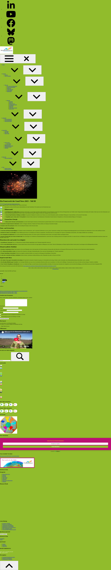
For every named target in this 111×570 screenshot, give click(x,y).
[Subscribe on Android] (6, 404)
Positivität (4, 481)
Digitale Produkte (8, 168)
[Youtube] (11, 18)
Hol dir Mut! (4, 130)
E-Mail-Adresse (3, 310)
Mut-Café (11, 106)
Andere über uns (10, 89)
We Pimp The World (13, 104)
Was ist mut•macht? (8, 119)
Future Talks (7, 133)
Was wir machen (8, 76)
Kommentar (2, 306)
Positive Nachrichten (20, 291)
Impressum (4, 545)
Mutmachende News (6, 474)
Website (1, 312)
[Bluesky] (11, 35)
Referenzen (9, 88)
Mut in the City (12, 103)
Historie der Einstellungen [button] (7, 558)
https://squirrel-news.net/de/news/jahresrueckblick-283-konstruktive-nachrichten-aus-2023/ (39, 265)
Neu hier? (4, 73)
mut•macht (4, 118)
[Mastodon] (11, 44)
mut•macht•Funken (8, 121)
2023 (1, 291)
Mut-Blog (6, 147)
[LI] (11, 9)
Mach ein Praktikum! (8, 158)
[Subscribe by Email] (11, 404)
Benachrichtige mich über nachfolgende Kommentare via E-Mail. (13, 314)
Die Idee (6, 74)
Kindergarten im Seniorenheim (8, 526)
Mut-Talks (6, 132)
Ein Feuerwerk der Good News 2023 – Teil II (8, 292)
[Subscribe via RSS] (15, 404)
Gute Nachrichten (5, 291)
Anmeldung (2, 538)
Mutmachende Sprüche (9, 145)
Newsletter (7, 131)
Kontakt (3, 544)
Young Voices (7, 142)
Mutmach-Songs (8, 144)
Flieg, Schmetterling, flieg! (7, 528)
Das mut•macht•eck (8, 120)
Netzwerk (4, 475)
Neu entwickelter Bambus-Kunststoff (9, 529)
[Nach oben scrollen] (9, 565)
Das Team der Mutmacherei (12, 86)
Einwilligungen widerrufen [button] (7, 559)
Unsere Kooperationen (11, 87)
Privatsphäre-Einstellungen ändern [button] (8, 557)
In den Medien (9, 90)
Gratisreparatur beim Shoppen (7, 525)
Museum (8, 100)
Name (1, 308)
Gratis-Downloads (8, 146)
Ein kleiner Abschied (6, 523)
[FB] (11, 27)
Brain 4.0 (11, 102)
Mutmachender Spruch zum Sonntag (9, 527)
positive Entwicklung (12, 291)
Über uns (6, 85)
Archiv (1, 539)
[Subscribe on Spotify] (2, 404)
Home (3, 64)
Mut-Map (11, 101)
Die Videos (9, 143)
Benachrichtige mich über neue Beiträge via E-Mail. (10, 316)
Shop (3, 167)
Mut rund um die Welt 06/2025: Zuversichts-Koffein (9, 456)
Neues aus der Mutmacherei (7, 480)
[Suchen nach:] (5, 360)
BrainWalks (11, 105)
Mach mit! (4, 157)
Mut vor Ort (11, 108)
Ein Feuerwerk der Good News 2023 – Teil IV (8, 293)
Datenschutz (4, 546)
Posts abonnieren (55, 446)
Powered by (53, 451)
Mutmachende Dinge (8, 169)
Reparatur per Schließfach (7, 524)
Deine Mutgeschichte (13, 107)
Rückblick (25, 291)
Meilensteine (9, 91)
